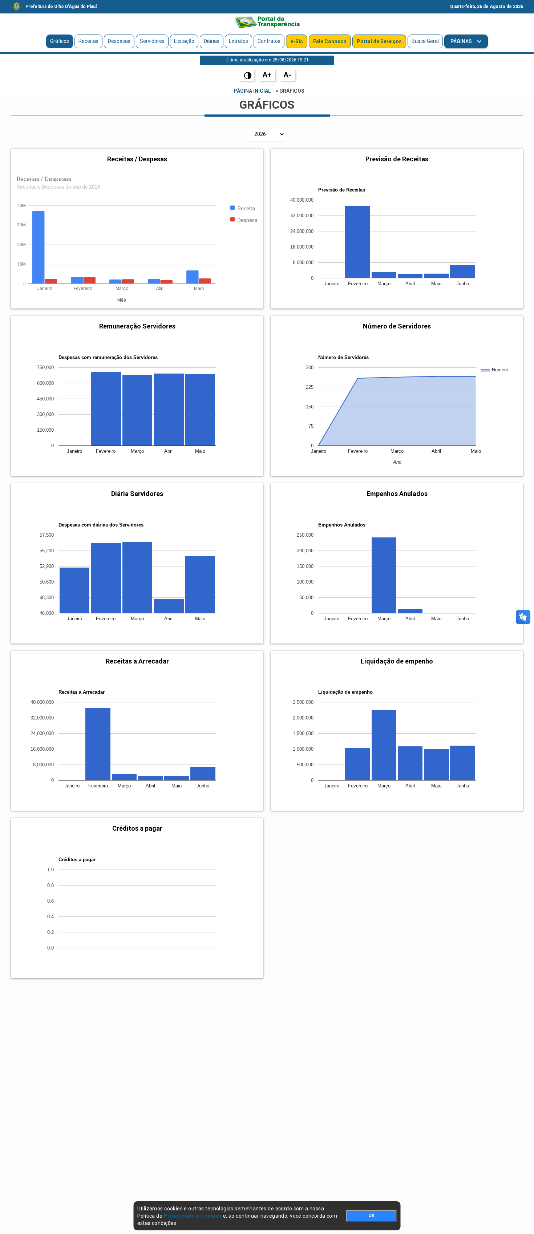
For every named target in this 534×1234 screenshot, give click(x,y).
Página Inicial (252, 91)
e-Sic (296, 41)
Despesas (119, 41)
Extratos (238, 41)
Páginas (461, 41)
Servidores (152, 41)
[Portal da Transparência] (267, 22)
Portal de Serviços (379, 41)
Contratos (269, 41)
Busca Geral (425, 41)
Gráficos (59, 41)
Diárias (211, 41)
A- (287, 74)
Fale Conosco (330, 41)
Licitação (184, 41)
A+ (266, 74)
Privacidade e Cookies (193, 1216)
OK (371, 1215)
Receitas (88, 41)
